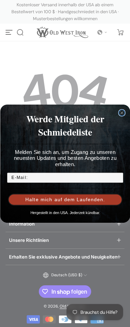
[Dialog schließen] (122, 112)
